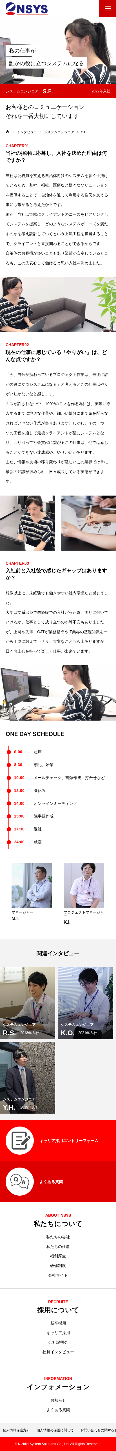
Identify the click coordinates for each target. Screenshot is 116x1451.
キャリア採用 (58, 1333)
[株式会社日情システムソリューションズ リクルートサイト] (27, 8)
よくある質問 (58, 1410)
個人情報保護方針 (16, 1430)
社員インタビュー (58, 1352)
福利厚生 (58, 1256)
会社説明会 (58, 1342)
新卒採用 (58, 1323)
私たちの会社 (58, 1237)
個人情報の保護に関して (55, 1430)
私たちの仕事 (58, 1246)
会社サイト (58, 1275)
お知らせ (58, 1400)
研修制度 (58, 1266)
